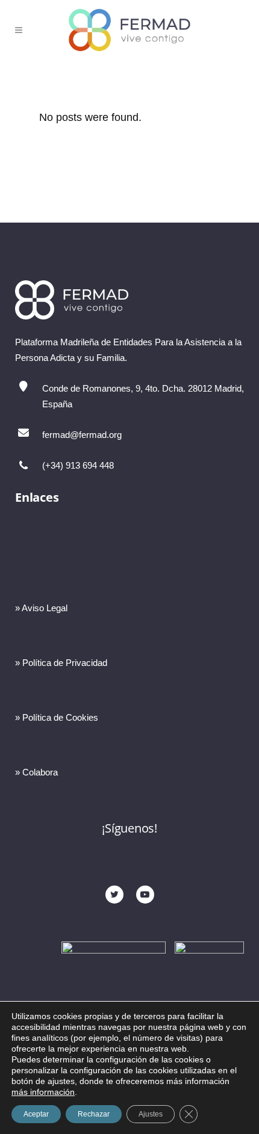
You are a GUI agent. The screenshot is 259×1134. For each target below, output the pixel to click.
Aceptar (36, 1114)
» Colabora (36, 772)
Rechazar (94, 1114)
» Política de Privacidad (61, 663)
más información (43, 1092)
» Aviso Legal (41, 608)
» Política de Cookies (56, 717)
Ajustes (151, 1114)
